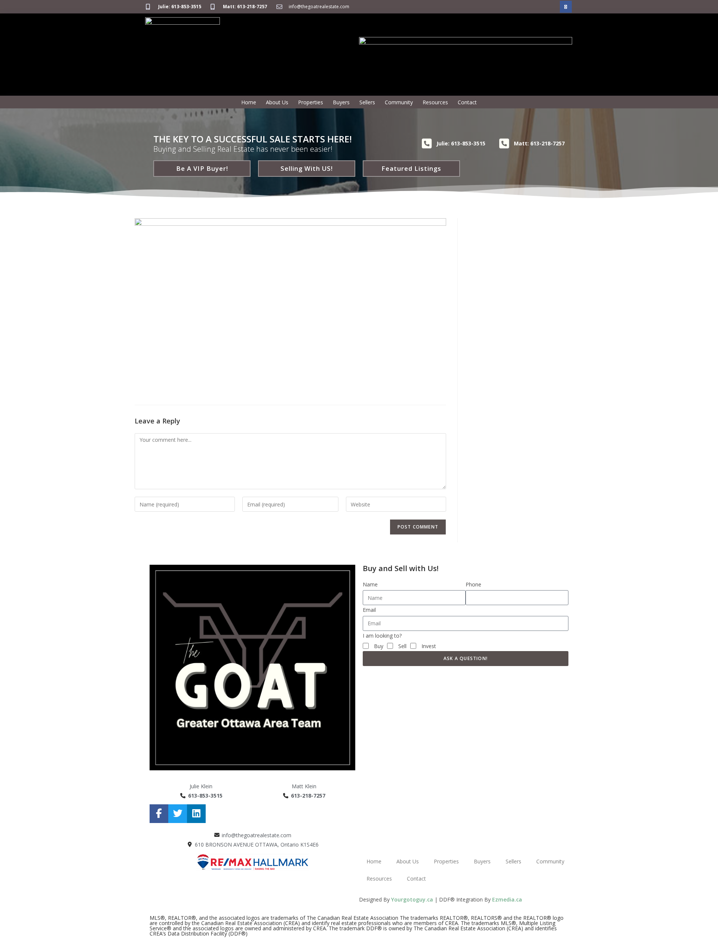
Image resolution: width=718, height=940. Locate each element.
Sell (402, 646)
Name (370, 584)
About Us (277, 102)
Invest (428, 646)
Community (399, 102)
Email (369, 609)
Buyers (341, 102)
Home (248, 102)
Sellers (367, 102)
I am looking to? (382, 635)
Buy (378, 646)
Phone (473, 584)
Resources (435, 102)
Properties (310, 102)
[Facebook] (566, 7)
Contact (467, 102)
